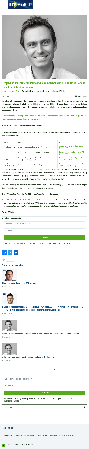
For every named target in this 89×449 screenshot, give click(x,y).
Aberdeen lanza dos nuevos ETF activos (19, 283)
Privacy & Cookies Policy (25, 435)
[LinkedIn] (12, 428)
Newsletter (55, 435)
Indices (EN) (14, 91)
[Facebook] (5, 428)
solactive (10, 260)
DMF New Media (68, 435)
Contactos (42, 435)
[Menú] (80, 5)
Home (4, 91)
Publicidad (8, 435)
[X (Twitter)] (9, 428)
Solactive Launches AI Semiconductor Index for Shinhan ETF (28, 357)
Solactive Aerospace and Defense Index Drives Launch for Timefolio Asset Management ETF (41, 333)
